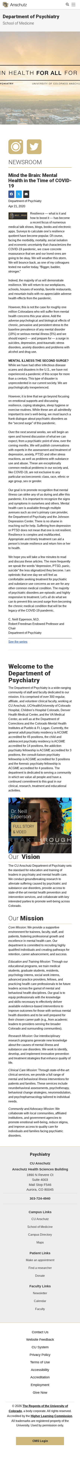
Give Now (40, 1392)
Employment (40, 1385)
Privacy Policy (40, 1355)
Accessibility (40, 1370)
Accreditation (40, 1377)
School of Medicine (18, 23)
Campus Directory (40, 1234)
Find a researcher (40, 1267)
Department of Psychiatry (31, 16)
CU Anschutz (40, 1219)
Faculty (40, 1309)
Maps (40, 1242)
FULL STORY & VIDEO (23, 829)
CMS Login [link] (40, 1441)
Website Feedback (40, 1339)
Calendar (40, 1301)
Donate (40, 1275)
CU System (40, 1347)
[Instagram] (15, 146)
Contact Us (40, 1332)
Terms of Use (40, 1362)
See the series (17, 641)
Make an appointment (40, 1260)
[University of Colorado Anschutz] (15, 4)
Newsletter (40, 1293)
